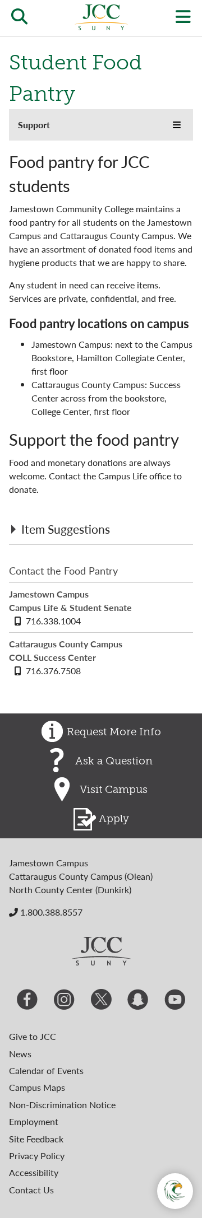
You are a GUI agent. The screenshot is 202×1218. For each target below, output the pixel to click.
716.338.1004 (53, 620)
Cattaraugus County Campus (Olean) (81, 876)
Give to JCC (32, 1036)
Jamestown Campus (48, 862)
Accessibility (33, 1172)
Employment (33, 1121)
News (20, 1053)
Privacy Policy (37, 1155)
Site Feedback (36, 1138)
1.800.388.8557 (50, 912)
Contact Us (31, 1189)
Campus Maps (37, 1087)
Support (34, 124)
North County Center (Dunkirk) (70, 889)
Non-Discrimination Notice (62, 1104)
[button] (176, 124)
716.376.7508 (53, 670)
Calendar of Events (46, 1070)
